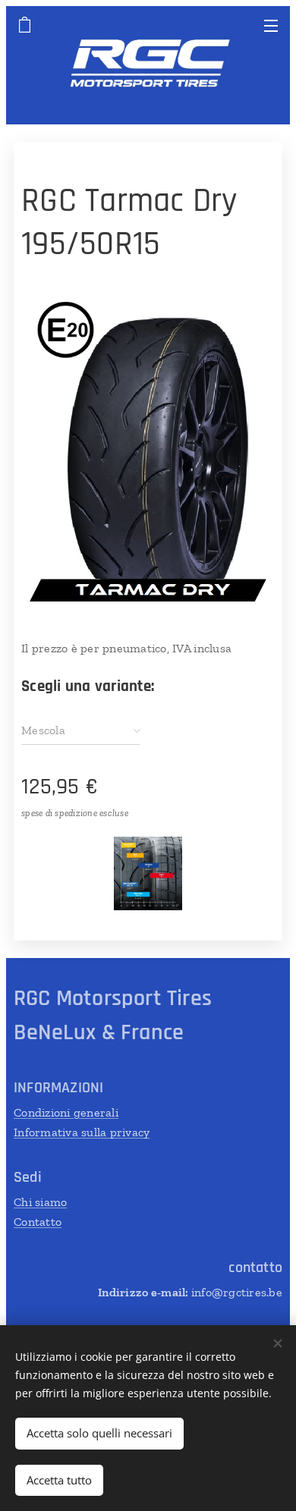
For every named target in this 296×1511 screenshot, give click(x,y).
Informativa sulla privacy (82, 1132)
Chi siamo (40, 1202)
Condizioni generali (66, 1112)
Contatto (37, 1221)
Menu (271, 25)
